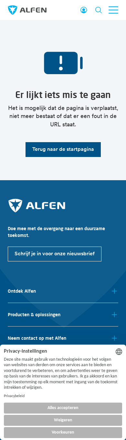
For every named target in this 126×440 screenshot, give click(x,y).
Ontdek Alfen (22, 291)
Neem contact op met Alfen (37, 338)
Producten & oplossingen (34, 315)
